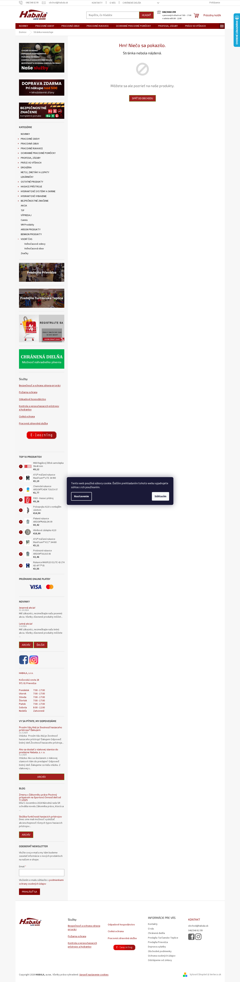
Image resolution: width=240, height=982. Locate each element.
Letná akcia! (26, 623)
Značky (24, 253)
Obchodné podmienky (160, 951)
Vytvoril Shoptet (198, 974)
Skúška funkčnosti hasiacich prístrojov (40, 816)
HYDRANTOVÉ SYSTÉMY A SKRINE (38, 191)
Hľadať (146, 15)
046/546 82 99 (195, 930)
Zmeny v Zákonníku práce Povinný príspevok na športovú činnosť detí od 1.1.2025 (40, 797)
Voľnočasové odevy (34, 244)
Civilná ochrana (27, 416)
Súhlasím (160, 496)
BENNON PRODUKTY (31, 234)
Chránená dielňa (132, 2)
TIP (22, 210)
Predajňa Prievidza (158, 942)
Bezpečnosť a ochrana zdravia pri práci (40, 385)
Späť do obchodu (142, 98)
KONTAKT (194, 919)
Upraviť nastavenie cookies (94, 974)
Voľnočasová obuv (34, 248)
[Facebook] (24, 660)
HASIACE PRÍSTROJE (31, 186)
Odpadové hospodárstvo (32, 399)
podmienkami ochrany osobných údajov (41, 881)
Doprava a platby (157, 947)
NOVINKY (25, 134)
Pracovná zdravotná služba (33, 423)
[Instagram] (33, 659)
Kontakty (97, 2)
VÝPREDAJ (26, 215)
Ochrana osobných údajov (162, 956)
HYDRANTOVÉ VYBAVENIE (34, 196)
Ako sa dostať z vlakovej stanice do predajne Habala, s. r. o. (38, 751)
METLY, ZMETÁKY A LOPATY (35, 172)
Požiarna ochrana (28, 392)
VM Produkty (27, 225)
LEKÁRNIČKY (27, 177)
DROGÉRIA (26, 167)
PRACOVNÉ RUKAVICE (32, 148)
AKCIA (24, 205)
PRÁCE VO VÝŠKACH (31, 163)
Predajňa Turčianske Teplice (163, 938)
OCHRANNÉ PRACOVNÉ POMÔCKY (38, 153)
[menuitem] (23, 26)
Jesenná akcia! (27, 607)
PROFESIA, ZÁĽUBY (31, 158)
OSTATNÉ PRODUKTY (32, 182)
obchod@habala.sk (198, 926)
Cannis (24, 220)
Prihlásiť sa (29, 891)
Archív (26, 644)
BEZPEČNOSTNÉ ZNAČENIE (34, 201)
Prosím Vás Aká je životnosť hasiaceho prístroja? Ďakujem (40, 728)
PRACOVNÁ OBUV (30, 144)
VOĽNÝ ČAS (26, 239)
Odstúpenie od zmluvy (160, 960)
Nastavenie (81, 496)
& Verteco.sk (214, 974)
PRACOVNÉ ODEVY (30, 139)
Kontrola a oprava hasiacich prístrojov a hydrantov (39, 408)
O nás (112, 2)
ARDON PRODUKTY (31, 229)
